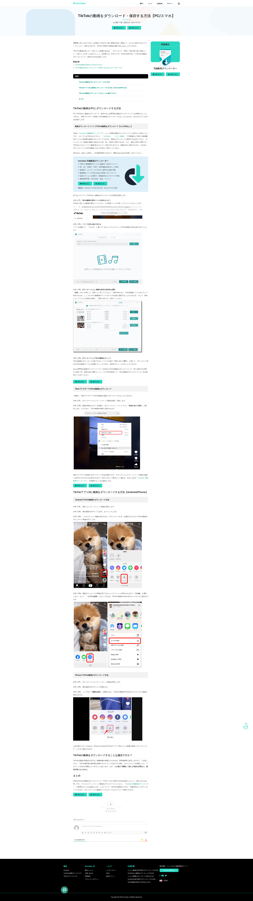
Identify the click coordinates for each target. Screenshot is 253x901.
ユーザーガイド (111, 870)
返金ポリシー (110, 876)
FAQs (108, 873)
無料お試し (120, 28)
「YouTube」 (106, 136)
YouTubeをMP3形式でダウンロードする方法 (141, 879)
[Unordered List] (96, 832)
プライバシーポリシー (92, 879)
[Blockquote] (99, 832)
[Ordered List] (93, 832)
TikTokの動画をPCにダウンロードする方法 (94, 82)
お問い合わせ (89, 873)
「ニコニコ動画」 (119, 136)
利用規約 (87, 876)
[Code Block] (102, 832)
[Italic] (85, 832)
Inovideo (66, 870)
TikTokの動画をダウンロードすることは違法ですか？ (98, 93)
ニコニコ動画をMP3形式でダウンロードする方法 (143, 870)
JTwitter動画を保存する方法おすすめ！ (89, 65)
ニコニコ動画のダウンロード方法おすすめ (141, 876)
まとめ (81, 99)
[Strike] (91, 832)
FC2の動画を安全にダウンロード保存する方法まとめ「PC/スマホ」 (99, 68)
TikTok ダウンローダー (71, 876)
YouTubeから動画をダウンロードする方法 (141, 873)
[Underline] (88, 832)
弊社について (89, 870)
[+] (110, 832)
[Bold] (82, 832)
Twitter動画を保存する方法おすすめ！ (139, 882)
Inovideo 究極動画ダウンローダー (91, 133)
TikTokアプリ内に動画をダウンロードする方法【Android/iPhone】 (103, 88)
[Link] (104, 832)
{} (107, 832)
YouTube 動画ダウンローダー (73, 873)
